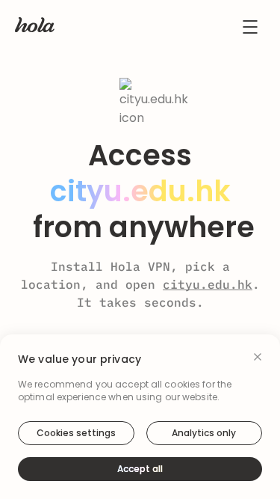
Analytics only (204, 432)
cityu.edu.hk (207, 284)
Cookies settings (76, 432)
